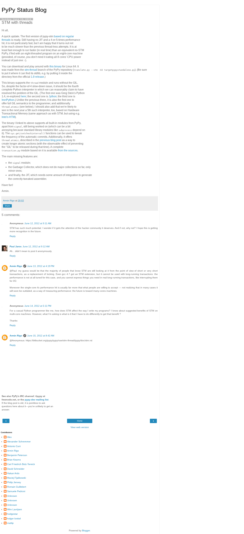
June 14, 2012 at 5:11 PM (37, 306)
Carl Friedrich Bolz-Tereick (21, 464)
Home (79, 421)
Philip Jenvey (14, 482)
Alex (9, 437)
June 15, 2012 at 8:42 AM (40, 335)
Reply (13, 236)
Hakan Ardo (13, 473)
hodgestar (12, 514)
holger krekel (14, 518)
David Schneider (15, 468)
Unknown (12, 496)
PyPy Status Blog (24, 10)
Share (7, 206)
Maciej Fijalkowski (16, 477)
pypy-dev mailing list (36, 399)
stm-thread (31, 69)
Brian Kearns (14, 459)
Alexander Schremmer (19, 441)
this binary (55, 66)
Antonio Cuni (14, 446)
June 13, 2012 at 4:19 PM (40, 266)
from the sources (68, 150)
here (23, 96)
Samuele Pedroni (16, 491)
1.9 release (37, 76)
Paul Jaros (16, 246)
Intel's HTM (8, 117)
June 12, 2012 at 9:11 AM (37, 223)
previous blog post (50, 140)
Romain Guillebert (16, 486)
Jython (53, 96)
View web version (80, 427)
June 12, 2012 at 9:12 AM (36, 246)
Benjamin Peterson (17, 455)
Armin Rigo (16, 266)
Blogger (86, 530)
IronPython (8, 99)
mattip (10, 523)
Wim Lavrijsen (14, 509)
